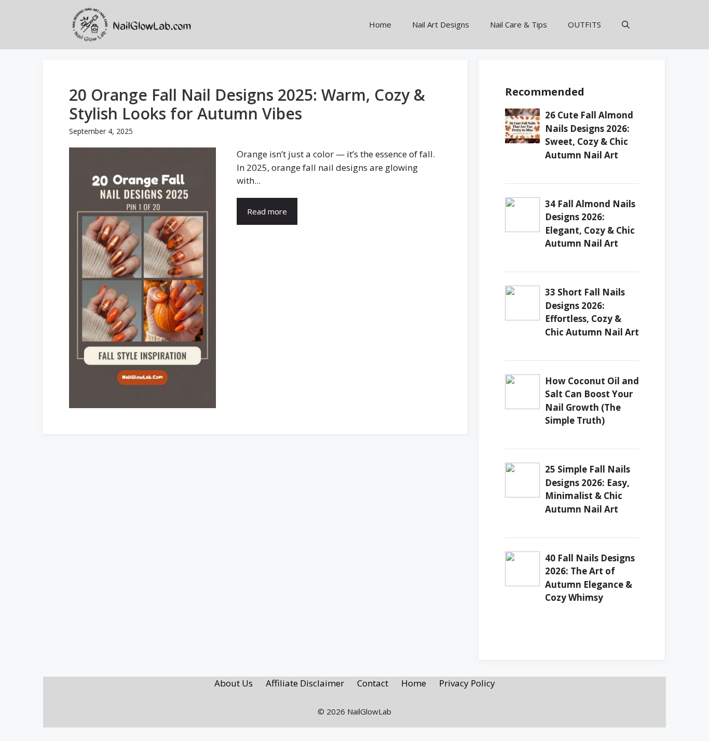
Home (380, 24)
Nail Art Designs (440, 24)
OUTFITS (584, 24)
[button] (625, 24)
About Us (233, 683)
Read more (267, 211)
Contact (372, 683)
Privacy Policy (467, 683)
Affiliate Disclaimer (305, 683)
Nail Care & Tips (518, 24)
